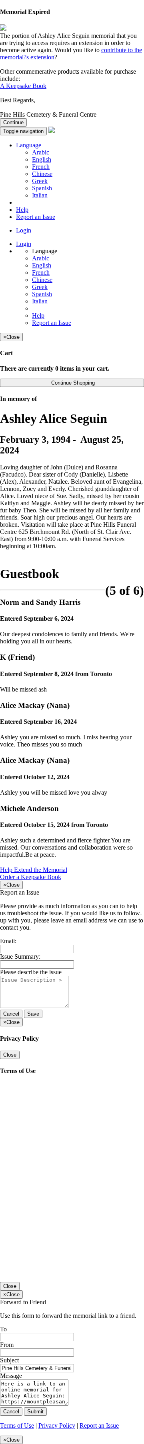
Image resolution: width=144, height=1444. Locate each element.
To (3, 1329)
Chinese (42, 173)
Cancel (11, 1014)
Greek (40, 181)
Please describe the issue (31, 972)
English (41, 159)
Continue (13, 122)
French (41, 166)
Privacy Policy (56, 1425)
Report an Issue (35, 216)
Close (9, 1055)
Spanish (42, 188)
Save (33, 1014)
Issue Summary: (20, 956)
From (7, 1344)
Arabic (40, 152)
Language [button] (28, 145)
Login (23, 230)
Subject (9, 1360)
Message (11, 1375)
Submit (35, 1412)
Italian (40, 195)
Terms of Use (17, 1425)
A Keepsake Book (23, 85)
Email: (8, 941)
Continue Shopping (72, 383)
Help (22, 209)
